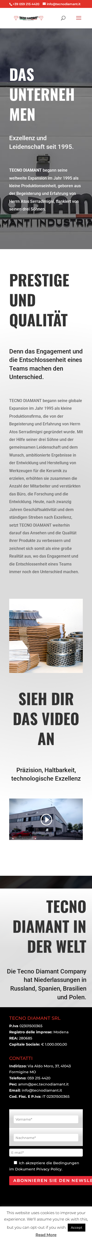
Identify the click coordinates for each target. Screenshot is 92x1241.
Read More (46, 1234)
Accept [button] (76, 1227)
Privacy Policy (49, 1169)
